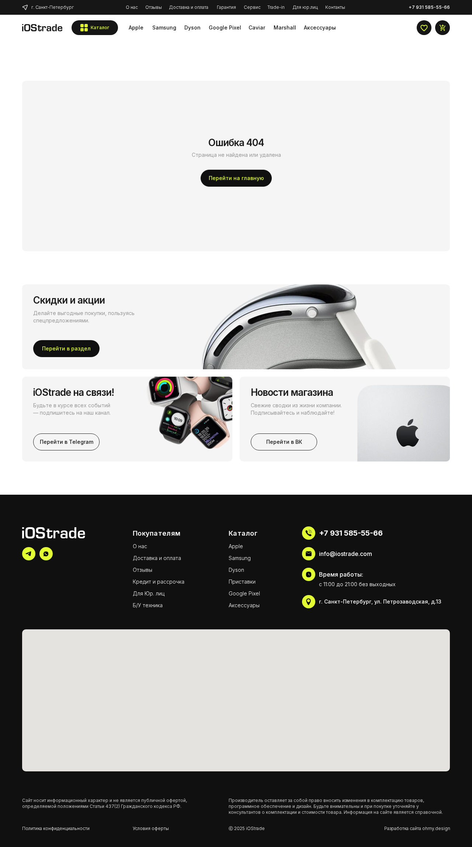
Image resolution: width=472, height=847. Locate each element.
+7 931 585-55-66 (351, 533)
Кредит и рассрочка (158, 581)
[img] (42, 27)
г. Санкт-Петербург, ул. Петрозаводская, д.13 (380, 601)
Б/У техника (148, 605)
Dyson (236, 570)
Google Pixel (244, 593)
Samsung (240, 558)
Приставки (242, 581)
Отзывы (142, 570)
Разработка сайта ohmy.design (417, 828)
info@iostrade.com (345, 553)
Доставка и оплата (157, 558)
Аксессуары (244, 605)
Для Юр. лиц (148, 593)
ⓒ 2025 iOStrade (247, 828)
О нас (140, 546)
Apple (236, 546)
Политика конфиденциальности (56, 828)
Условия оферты (151, 828)
